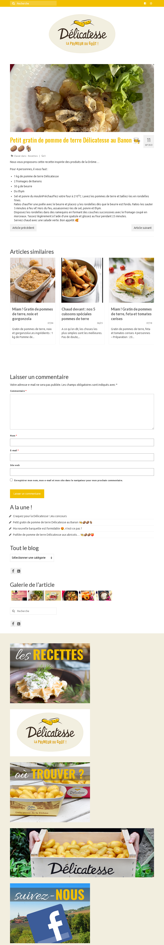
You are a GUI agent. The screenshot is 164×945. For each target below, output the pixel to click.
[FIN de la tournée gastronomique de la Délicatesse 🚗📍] (86, 596)
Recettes (33, 156)
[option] (32, 303)
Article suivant (143, 227)
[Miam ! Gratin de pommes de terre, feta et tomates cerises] (82, 280)
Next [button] (150, 312)
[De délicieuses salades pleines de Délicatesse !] (131, 280)
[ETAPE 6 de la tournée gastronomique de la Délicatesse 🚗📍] (103, 596)
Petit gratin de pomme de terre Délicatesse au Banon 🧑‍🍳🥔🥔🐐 (53, 522)
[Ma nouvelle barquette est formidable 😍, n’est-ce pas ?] (52, 596)
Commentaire (18, 391)
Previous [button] (13, 312)
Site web (15, 465)
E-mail (14, 450)
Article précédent (23, 227)
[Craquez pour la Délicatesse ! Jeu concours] (18, 596)
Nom (13, 435)
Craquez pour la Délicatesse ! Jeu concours (40, 516)
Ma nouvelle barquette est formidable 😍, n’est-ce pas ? (47, 528)
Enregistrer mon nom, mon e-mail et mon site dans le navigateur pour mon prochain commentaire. (68, 480)
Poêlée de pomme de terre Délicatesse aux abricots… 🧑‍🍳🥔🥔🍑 (53, 534)
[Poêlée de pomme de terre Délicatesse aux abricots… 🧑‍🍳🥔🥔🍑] (69, 596)
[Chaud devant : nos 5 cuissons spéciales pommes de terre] (32, 280)
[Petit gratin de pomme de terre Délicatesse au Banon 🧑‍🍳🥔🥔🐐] (35, 596)
